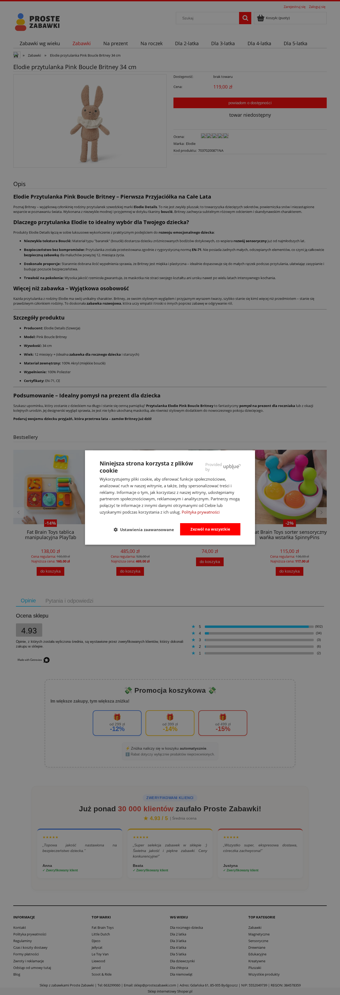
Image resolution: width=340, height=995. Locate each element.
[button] (146, 529)
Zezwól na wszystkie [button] (210, 529)
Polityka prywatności (201, 512)
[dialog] (170, 497)
